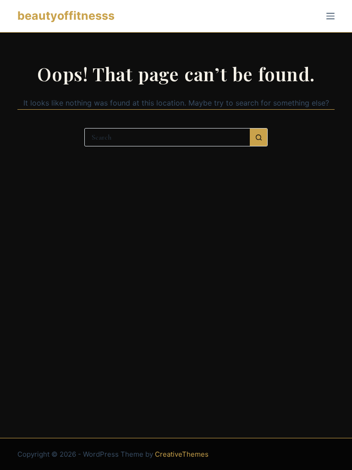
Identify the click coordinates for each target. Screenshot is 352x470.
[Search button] (258, 137)
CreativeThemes (182, 454)
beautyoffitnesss (66, 15)
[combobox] (167, 137)
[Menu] (330, 16)
